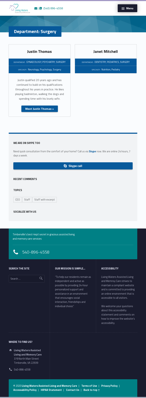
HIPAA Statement (51, 390)
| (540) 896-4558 (50, 8)
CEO (17, 200)
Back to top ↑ (92, 390)
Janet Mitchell (105, 51)
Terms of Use (89, 386)
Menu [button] (129, 8)
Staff (27, 200)
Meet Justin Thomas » (39, 109)
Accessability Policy (24, 390)
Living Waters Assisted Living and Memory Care (49, 386)
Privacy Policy (109, 386)
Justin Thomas (39, 51)
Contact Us (72, 390)
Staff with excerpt (44, 200)
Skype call (75, 165)
